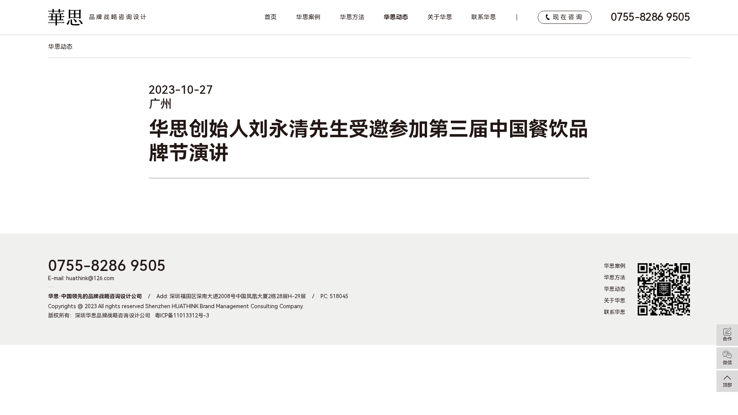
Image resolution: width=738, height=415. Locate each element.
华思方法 (352, 17)
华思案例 (308, 17)
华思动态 (396, 17)
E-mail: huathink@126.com (81, 278)
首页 (270, 17)
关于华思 (439, 17)
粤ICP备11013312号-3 (182, 315)
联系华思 (483, 17)
